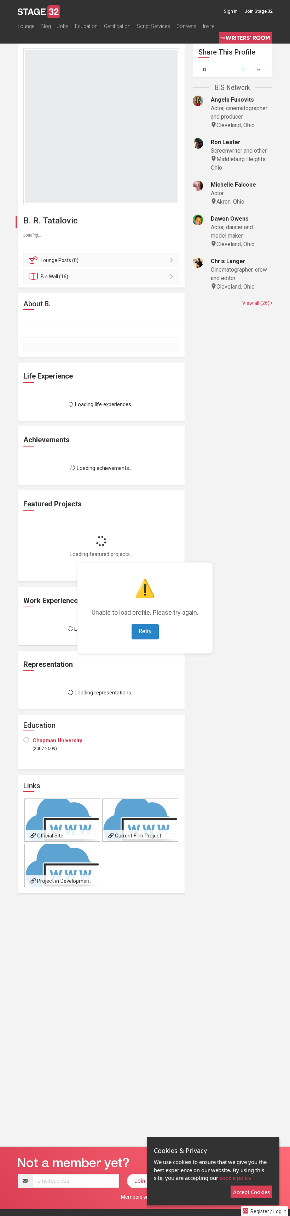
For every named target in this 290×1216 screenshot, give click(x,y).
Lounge (26, 26)
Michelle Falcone (233, 184)
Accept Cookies (251, 1191)
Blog (46, 26)
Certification (117, 26)
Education (86, 26)
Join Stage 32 (259, 11)
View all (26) (256, 303)
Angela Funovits (232, 99)
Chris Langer (228, 261)
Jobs (63, 26)
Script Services (153, 26)
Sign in (231, 11)
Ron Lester (225, 142)
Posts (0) (60, 260)
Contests (186, 26)
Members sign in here (145, 1197)
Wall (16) (54, 276)
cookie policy (235, 1177)
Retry (145, 631)
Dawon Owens (230, 218)
